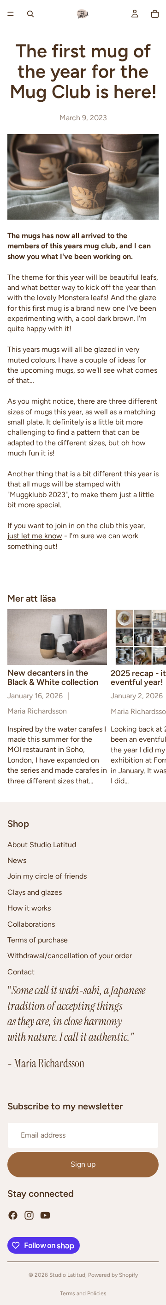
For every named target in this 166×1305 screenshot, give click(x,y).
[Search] (30, 14)
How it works (29, 908)
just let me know (34, 535)
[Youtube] (45, 1214)
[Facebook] (12, 1214)
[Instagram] (29, 1214)
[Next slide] (148, 697)
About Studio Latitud (41, 844)
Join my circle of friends (47, 876)
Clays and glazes (34, 891)
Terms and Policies (83, 1293)
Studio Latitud (67, 1275)
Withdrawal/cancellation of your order (69, 955)
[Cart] (155, 14)
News (16, 860)
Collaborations (31, 923)
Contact (21, 971)
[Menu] (10, 14)
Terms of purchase (37, 940)
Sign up (83, 1164)
